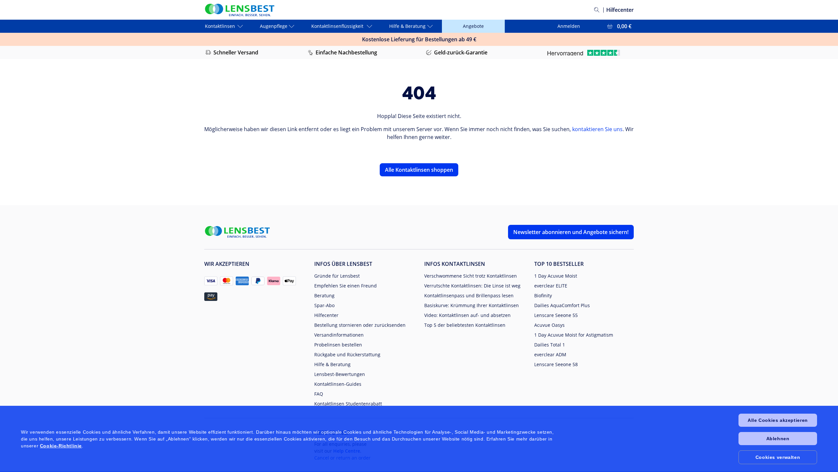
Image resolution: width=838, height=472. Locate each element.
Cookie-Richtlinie (61, 445)
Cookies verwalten (778, 457)
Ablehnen (778, 438)
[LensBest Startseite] (239, 10)
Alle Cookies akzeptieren (778, 420)
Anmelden (568, 26)
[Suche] (597, 10)
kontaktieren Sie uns (597, 129)
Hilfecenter (620, 9)
